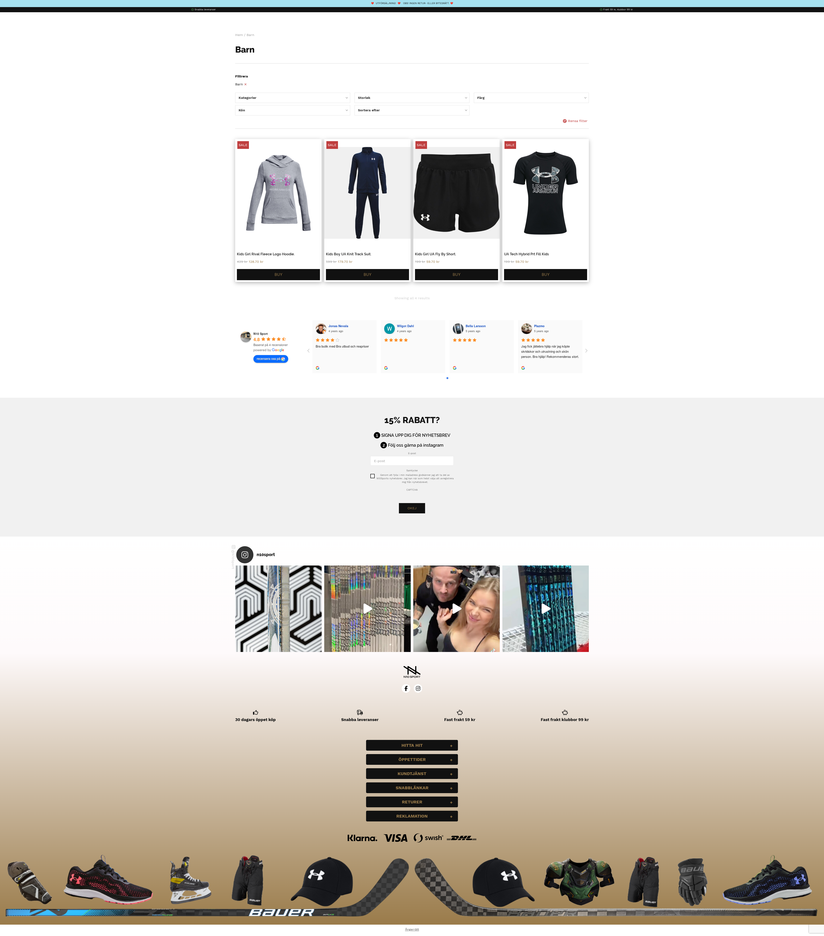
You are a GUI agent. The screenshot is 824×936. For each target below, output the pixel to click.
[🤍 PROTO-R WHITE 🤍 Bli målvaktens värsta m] (278, 609)
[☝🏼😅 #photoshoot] (456, 609)
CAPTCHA (412, 489)
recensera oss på (268, 358)
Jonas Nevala (338, 326)
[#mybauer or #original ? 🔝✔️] (545, 609)
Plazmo (539, 326)
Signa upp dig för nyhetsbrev (415, 435)
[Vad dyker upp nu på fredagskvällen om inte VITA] (367, 609)
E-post (412, 453)
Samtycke (412, 470)
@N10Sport (233, 559)
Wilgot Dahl (405, 326)
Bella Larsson (476, 326)
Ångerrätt (412, 929)
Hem (239, 35)
